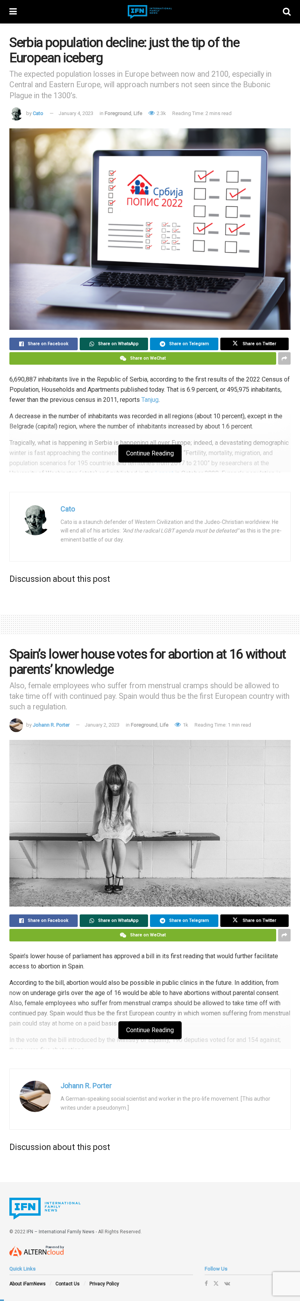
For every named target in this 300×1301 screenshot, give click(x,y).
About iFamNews (27, 1284)
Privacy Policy (104, 1284)
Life (138, 113)
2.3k (160, 113)
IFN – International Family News (61, 1231)
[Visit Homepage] (150, 12)
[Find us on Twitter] (216, 1283)
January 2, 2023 (102, 725)
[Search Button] (287, 11)
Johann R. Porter (51, 725)
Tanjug (150, 399)
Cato (38, 113)
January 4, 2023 (76, 113)
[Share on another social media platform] (284, 358)
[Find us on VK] (227, 1283)
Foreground (118, 113)
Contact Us (67, 1284)
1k (185, 725)
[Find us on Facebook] (206, 1283)
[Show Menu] (13, 11)
